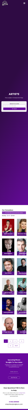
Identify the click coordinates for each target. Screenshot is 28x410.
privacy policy (13, 365)
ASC (9, 215)
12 (10, 345)
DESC (13, 215)
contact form (22, 393)
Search (15, 108)
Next (16, 345)
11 (21, 341)
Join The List (14, 377)
